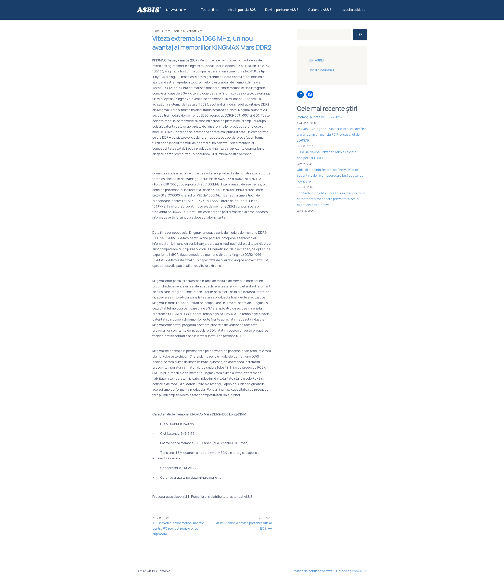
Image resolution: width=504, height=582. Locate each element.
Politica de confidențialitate (313, 571)
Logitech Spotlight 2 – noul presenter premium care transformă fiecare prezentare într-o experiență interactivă (331, 199)
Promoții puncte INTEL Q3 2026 (319, 117)
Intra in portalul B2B (242, 9)
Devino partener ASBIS (281, 9)
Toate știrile (209, 9)
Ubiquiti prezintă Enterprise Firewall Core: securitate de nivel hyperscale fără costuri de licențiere (330, 175)
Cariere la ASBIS (320, 9)
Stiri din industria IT (188, 31)
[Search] (360, 34)
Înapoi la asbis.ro (353, 9)
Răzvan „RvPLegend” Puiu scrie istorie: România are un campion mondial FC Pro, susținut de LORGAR (331, 135)
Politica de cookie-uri (351, 571)
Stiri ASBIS (316, 60)
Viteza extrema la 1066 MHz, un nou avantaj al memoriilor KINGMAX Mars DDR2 (211, 43)
